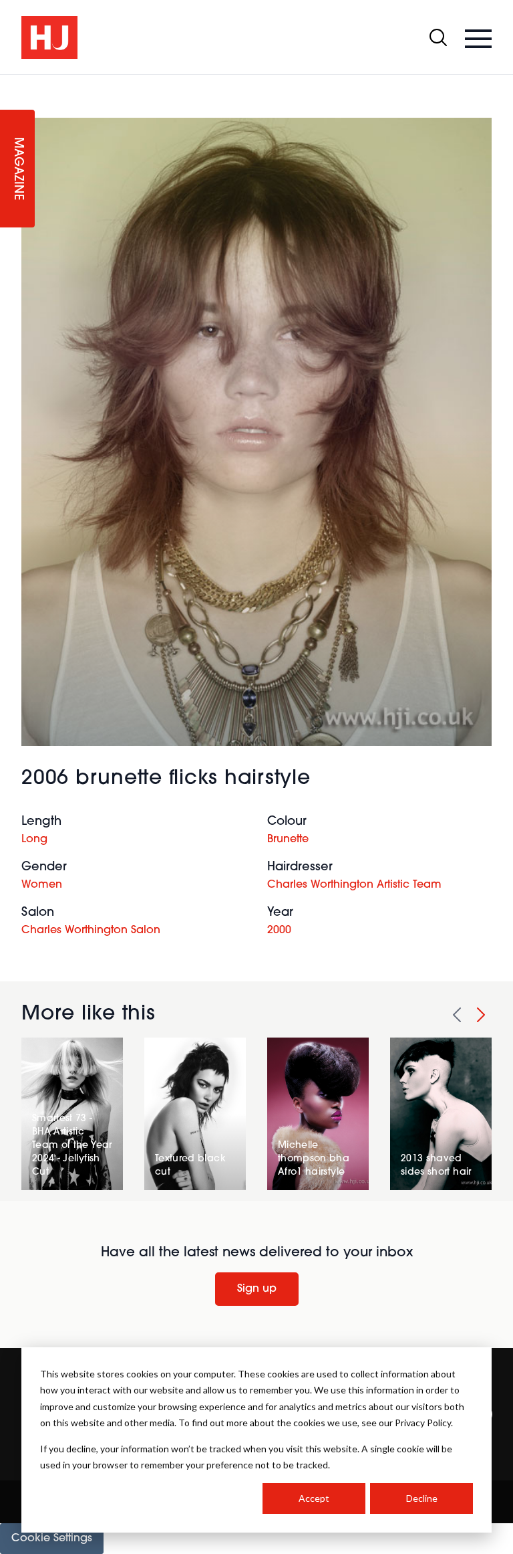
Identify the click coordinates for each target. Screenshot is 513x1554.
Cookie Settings (51, 1538)
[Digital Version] (10, 83)
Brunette (288, 839)
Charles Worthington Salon (90, 930)
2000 (279, 930)
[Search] (438, 37)
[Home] (49, 37)
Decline (422, 1498)
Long (34, 839)
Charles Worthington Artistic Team (354, 885)
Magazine (17, 169)
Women (41, 885)
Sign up (257, 1289)
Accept (314, 1498)
